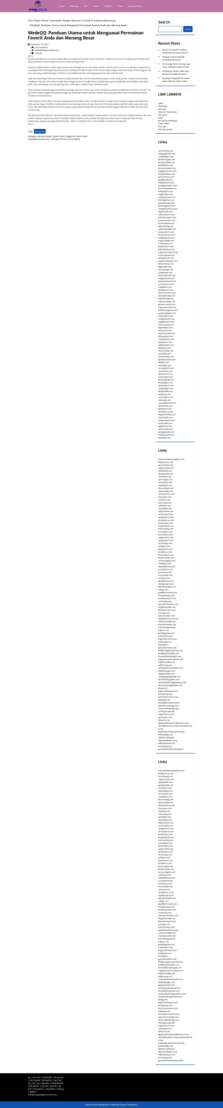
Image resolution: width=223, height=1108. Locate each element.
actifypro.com (164, 546)
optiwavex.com (165, 408)
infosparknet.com (165, 336)
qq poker (45, 1083)
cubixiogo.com (164, 400)
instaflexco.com (165, 552)
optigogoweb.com (166, 432)
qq (29, 1077)
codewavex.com (165, 243)
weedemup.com (165, 694)
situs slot (36, 1077)
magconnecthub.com (167, 307)
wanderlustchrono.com (168, 618)
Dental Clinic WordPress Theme (101, 1104)
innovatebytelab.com (167, 188)
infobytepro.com (165, 191)
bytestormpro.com (166, 615)
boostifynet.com (165, 531)
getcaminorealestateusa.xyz (170, 749)
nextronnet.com (165, 371)
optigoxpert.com (165, 540)
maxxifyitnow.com (166, 339)
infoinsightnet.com (166, 200)
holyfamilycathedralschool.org (171, 731)
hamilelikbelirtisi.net (166, 566)
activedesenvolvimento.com (170, 668)
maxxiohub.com (165, 508)
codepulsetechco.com (167, 208)
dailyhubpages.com (166, 670)
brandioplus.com (165, 382)
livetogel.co (163, 644)
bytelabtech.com (165, 165)
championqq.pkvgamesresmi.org (42, 1094)
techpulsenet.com (166, 258)
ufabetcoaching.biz (166, 737)
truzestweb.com (165, 417)
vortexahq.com (165, 502)
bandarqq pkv (58, 1083)
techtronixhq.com (166, 150)
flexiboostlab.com (166, 557)
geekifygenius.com (166, 633)
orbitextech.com (165, 636)
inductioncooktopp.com (168, 705)
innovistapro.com (165, 555)
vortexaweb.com (165, 514)
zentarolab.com (165, 423)
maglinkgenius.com (166, 237)
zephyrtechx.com (165, 537)
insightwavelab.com (167, 607)
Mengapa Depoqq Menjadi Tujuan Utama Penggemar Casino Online (58, 136)
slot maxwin (35, 1080)
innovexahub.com (165, 488)
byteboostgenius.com (168, 310)
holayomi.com (164, 720)
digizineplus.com (165, 327)
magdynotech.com (166, 321)
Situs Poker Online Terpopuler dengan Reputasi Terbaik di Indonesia (66, 20)
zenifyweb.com (165, 642)
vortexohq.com (165, 601)
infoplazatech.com (166, 182)
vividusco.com (164, 499)
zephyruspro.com (166, 345)
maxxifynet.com (165, 485)
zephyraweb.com (165, 511)
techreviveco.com (166, 284)
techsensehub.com (166, 162)
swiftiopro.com (164, 563)
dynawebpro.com (166, 385)
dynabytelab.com (165, 473)
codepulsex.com (165, 272)
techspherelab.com (166, 295)
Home (62, 6)
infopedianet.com (165, 316)
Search (164, 22)
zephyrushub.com (166, 468)
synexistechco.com (166, 494)
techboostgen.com (166, 159)
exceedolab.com (165, 575)
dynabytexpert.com (167, 359)
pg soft (44, 1086)
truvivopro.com (165, 497)
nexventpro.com (165, 534)
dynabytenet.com (166, 290)
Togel (119, 6)
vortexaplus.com (165, 397)
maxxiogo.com (164, 365)
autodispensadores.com (169, 702)
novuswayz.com (165, 543)
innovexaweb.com (166, 379)
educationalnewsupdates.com (171, 459)
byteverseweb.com (167, 304)
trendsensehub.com (167, 624)
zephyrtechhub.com (167, 414)
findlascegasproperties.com (170, 650)
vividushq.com (164, 394)
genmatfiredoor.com (167, 647)
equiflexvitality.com (166, 662)
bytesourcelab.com (166, 333)
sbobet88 (47, 1077)
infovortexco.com (166, 263)
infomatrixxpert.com (167, 217)
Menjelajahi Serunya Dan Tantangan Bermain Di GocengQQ (54, 139)
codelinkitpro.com (166, 156)
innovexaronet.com (166, 220)
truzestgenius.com (166, 255)
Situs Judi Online (134, 6)
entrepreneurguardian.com (170, 685)
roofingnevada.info (166, 711)
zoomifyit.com (164, 437)
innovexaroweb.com (167, 281)
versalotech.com (165, 569)
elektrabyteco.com (166, 249)
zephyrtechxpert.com (167, 261)
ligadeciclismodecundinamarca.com (173, 723)
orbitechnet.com (165, 406)
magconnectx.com (166, 714)
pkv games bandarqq (167, 120)
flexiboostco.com (165, 462)
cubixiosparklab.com (167, 229)
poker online (163, 123)
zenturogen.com (165, 377)
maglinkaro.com (165, 287)
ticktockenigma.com (167, 627)
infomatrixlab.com (166, 298)
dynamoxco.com (165, 374)
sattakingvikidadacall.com (169, 676)
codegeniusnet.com (167, 197)
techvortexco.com (166, 176)
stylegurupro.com (166, 584)
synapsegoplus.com (167, 313)
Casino (96, 6)
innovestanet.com (166, 356)
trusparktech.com (166, 526)
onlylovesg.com (165, 665)
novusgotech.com (166, 368)
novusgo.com (164, 613)
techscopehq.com (166, 324)
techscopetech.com (167, 275)
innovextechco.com (166, 234)
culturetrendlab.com (167, 621)
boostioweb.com (165, 465)
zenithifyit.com (164, 505)
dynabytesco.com (166, 581)
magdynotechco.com (167, 171)
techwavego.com (165, 269)
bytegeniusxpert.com (167, 185)
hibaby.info (163, 688)
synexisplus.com (165, 479)
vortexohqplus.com (166, 560)
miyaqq (60, 1089)
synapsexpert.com (166, 420)
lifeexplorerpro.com (167, 610)
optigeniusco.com (166, 517)
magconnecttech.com (167, 639)
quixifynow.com (165, 342)
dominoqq (162, 106)
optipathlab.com (165, 470)
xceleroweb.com (165, 429)
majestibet (50, 1089)
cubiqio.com (163, 589)
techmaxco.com (165, 572)
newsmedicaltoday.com (168, 708)
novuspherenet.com (167, 403)
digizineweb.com (165, 211)
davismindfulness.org (167, 740)
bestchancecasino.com (168, 697)
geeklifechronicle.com (167, 592)
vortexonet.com (165, 482)
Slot (85, 6)
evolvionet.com (165, 476)
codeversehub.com (166, 301)
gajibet (33, 1091)
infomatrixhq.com (165, 226)
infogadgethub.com (166, 153)
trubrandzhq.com (165, 528)
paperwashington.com (168, 691)
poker (160, 103)
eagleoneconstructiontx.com (170, 659)
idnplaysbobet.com (166, 673)
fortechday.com (165, 746)
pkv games (40, 131)
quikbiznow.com (165, 426)
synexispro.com (165, 717)
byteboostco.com (166, 246)
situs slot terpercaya (167, 112)
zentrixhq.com (164, 353)
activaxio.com (164, 578)
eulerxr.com (163, 630)
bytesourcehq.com (166, 203)
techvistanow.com (166, 223)
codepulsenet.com (166, 319)
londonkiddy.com (165, 734)
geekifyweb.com (165, 179)
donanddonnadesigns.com (169, 656)
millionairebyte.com (166, 743)
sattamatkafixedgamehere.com (172, 682)
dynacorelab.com (165, 491)
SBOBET (108, 6)
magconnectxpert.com (168, 252)
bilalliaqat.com (164, 699)
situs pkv (162, 109)
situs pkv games (165, 129)
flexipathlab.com (165, 391)
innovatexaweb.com (167, 168)
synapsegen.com (165, 388)
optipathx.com (164, 348)
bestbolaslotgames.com (169, 679)
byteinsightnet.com (166, 205)
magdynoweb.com (166, 278)
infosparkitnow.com (166, 174)
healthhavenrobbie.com (168, 653)
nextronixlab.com (165, 350)
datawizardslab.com (167, 586)
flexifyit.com (163, 362)
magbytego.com (165, 194)
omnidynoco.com (165, 411)
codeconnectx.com (166, 214)
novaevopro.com (165, 523)
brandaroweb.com (166, 434)
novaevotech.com (166, 232)
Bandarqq (74, 6)
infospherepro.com (166, 595)
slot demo (162, 114)
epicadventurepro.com (168, 604)
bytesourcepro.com (167, 292)
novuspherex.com (166, 520)
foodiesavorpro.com (167, 598)
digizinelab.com (165, 266)
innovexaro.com (165, 330)
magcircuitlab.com (166, 240)
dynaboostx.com (165, 549)
